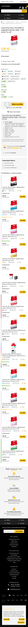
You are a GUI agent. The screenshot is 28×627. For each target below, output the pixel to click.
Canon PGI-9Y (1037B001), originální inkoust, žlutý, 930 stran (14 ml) (13, 259)
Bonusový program (14, 545)
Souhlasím (6, 619)
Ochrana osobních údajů (14, 573)
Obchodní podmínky (14, 574)
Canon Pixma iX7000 (8, 163)
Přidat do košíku (17, 104)
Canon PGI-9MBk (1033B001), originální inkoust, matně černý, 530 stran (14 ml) (14, 331)
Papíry (22, 15)
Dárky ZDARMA (14, 555)
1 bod (20, 191)
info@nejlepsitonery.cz (15, 589)
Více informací (20, 616)
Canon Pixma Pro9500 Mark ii (10, 167)
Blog (14, 562)
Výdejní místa (14, 541)
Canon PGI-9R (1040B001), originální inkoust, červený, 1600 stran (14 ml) (13, 307)
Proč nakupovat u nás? (14, 553)
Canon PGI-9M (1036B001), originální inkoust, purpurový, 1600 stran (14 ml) (13, 235)
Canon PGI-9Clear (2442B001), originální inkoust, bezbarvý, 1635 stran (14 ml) (14, 283)
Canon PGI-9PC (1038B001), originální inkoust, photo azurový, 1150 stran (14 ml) (13, 380)
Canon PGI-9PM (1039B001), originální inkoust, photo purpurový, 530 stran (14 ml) (13, 428)
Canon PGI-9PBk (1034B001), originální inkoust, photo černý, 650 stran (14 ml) (13, 404)
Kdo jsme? (14, 569)
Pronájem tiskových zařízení (14, 560)
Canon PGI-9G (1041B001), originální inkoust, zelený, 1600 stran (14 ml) (13, 452)
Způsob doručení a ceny (14, 539)
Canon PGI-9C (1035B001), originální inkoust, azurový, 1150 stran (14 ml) (13, 212)
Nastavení (21, 619)
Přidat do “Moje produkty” (15, 112)
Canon (10, 122)
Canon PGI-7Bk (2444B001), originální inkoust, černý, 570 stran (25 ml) (13, 188)
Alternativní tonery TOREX (14, 557)
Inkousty (17, 22)
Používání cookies (14, 571)
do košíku (22, 196)
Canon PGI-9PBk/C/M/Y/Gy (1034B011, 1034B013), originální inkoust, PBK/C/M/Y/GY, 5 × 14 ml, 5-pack (13, 355)
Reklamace (14, 546)
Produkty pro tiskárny (10, 22)
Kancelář (22, 18)
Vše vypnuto (21, 622)
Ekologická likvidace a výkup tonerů (14, 559)
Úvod (3, 22)
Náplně (8, 15)
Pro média (14, 576)
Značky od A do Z (14, 543)
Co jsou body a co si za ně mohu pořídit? (10, 64)
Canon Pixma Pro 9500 (9, 165)
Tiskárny (8, 18)
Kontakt (14, 578)
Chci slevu (19, 531)
